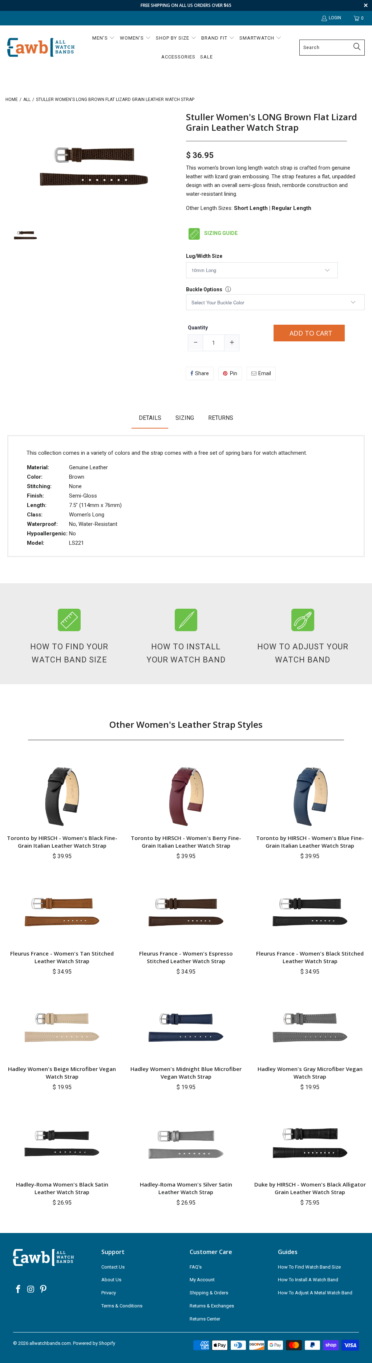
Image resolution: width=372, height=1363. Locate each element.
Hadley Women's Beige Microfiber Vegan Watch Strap (62, 1072)
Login (335, 17)
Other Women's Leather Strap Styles (186, 724)
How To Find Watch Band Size (309, 1267)
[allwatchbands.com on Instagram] (30, 1289)
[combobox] (332, 48)
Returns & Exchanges (212, 1306)
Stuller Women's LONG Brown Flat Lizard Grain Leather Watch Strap (271, 122)
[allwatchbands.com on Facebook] (18, 1289)
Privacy (108, 1292)
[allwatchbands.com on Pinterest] (43, 1289)
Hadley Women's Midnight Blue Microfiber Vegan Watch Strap (186, 1072)
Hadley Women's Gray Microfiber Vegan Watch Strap (310, 1072)
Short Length (251, 208)
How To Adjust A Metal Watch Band (315, 1292)
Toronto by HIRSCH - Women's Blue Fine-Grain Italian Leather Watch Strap (310, 841)
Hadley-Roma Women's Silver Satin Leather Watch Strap (186, 1188)
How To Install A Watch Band (308, 1279)
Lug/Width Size (204, 256)
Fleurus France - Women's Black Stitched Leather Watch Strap (310, 957)
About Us (111, 1279)
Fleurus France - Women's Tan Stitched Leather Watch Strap (62, 957)
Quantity (198, 327)
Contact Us (113, 1267)
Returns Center (205, 1319)
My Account (202, 1279)
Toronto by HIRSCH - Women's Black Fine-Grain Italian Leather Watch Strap (62, 841)
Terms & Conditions (121, 1306)
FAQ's (196, 1267)
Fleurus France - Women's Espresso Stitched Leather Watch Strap (186, 957)
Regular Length (291, 208)
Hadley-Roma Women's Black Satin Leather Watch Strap (62, 1188)
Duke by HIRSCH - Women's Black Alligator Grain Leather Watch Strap (310, 1188)
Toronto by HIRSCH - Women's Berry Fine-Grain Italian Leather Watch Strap (186, 841)
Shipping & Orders (209, 1292)
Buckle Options (204, 289)
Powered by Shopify (94, 1343)
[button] (103, 38)
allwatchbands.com (50, 1343)
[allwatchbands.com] (40, 47)
